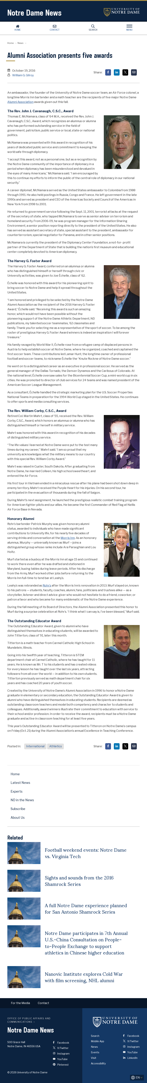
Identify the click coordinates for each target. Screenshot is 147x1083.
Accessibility (98, 1063)
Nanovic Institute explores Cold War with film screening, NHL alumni (84, 976)
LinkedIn (132, 1057)
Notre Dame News (34, 12)
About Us (18, 817)
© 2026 (11, 1072)
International (35, 746)
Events (95, 1052)
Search (93, 29)
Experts (16, 791)
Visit (93, 1057)
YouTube (62, 1059)
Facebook (63, 1042)
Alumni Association (20, 102)
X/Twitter (62, 1048)
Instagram (63, 1053)
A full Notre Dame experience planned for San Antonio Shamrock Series (86, 908)
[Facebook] (108, 72)
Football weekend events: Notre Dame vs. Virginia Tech (86, 852)
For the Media (20, 1003)
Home (18, 29)
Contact (55, 29)
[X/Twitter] (125, 72)
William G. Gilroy (23, 75)
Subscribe (18, 809)
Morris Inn (68, 538)
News (20, 43)
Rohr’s (47, 585)
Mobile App (97, 1041)
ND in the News (22, 800)
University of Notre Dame (122, 12)
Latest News (20, 783)
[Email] (134, 72)
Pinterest (63, 1064)
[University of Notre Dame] (115, 1022)
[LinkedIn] (117, 72)
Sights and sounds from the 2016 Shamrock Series (79, 880)
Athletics (55, 746)
